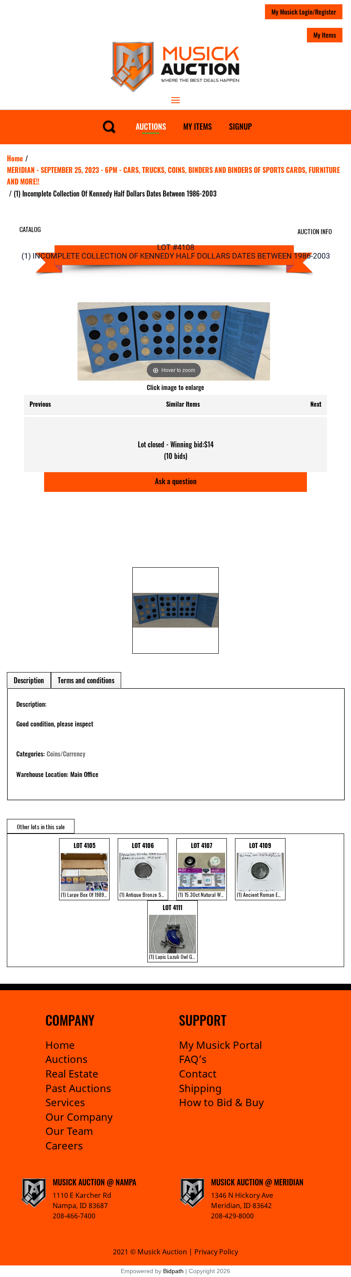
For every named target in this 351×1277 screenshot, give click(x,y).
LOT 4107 (202, 869)
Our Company (79, 1117)
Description (29, 680)
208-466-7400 (74, 1215)
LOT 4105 (85, 869)
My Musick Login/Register (303, 11)
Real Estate (71, 1073)
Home (60, 1045)
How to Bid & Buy (221, 1102)
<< (12, 900)
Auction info (314, 231)
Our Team (69, 1131)
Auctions (151, 126)
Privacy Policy (216, 1251)
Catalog (30, 229)
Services (65, 1102)
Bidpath (173, 1271)
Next (315, 403)
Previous (40, 403)
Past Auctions (78, 1088)
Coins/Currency (66, 753)
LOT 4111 (173, 931)
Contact (198, 1073)
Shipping (200, 1088)
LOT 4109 (261, 869)
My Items (324, 34)
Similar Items (183, 403)
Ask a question (175, 481)
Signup (240, 126)
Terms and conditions (86, 680)
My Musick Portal (220, 1045)
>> (334, 900)
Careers (64, 1145)
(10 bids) (175, 456)
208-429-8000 (232, 1215)
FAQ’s (193, 1059)
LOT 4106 (143, 869)
